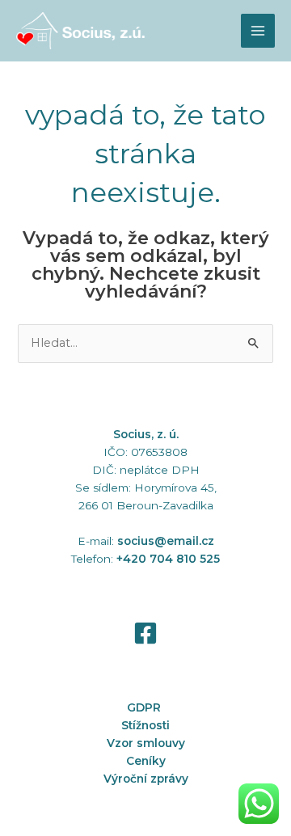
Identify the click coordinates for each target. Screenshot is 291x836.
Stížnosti (145, 725)
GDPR (145, 707)
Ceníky (146, 760)
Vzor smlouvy (146, 743)
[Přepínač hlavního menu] (258, 31)
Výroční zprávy (145, 778)
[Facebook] (145, 633)
